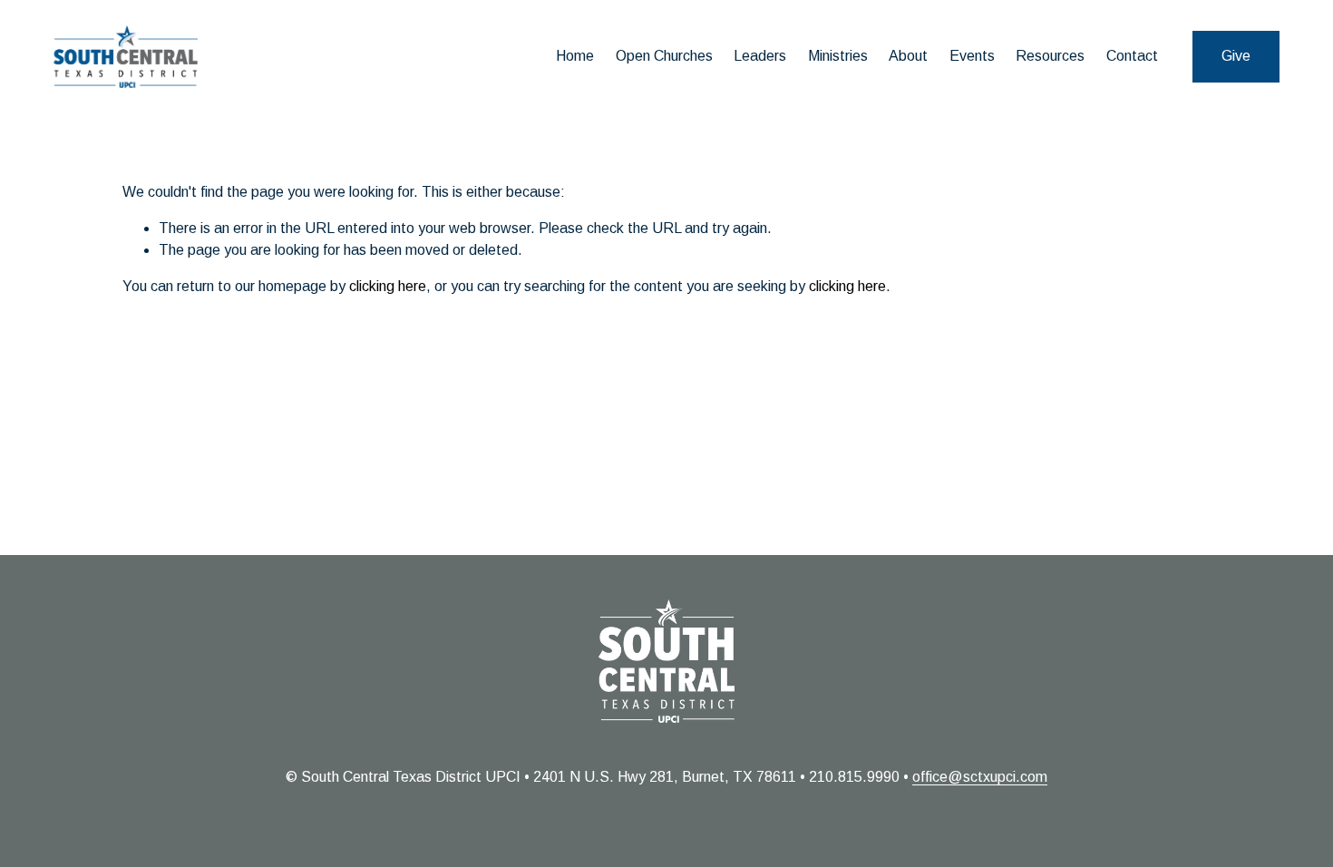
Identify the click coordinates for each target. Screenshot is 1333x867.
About (908, 55)
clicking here (387, 286)
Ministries (838, 55)
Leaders (760, 55)
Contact (1132, 55)
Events (972, 55)
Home (575, 55)
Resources (1050, 55)
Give (1235, 55)
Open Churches (664, 55)
